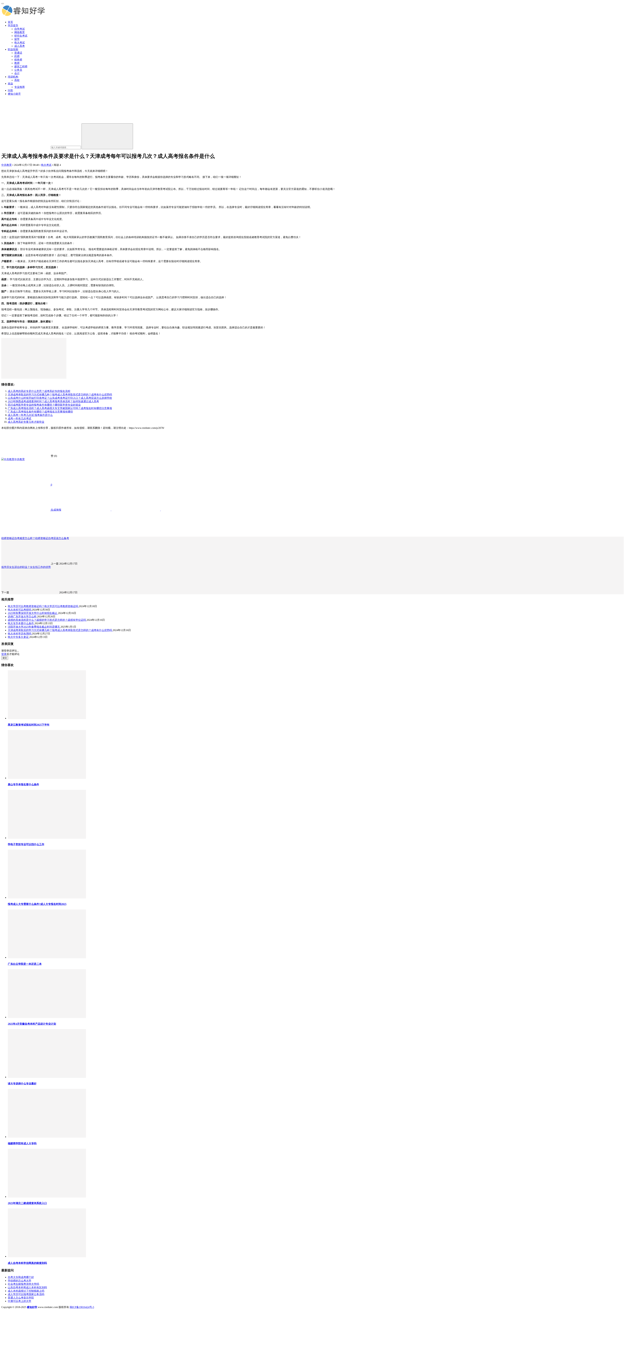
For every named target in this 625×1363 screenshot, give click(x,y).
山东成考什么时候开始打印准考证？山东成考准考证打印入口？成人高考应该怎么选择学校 (60, 398)
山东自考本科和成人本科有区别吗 (27, 1287)
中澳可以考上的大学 (19, 1301)
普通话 (18, 52)
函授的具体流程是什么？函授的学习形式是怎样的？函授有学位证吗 (47, 620)
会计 (17, 73)
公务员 (18, 70)
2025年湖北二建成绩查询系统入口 (27, 1203)
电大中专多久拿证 (18, 637)
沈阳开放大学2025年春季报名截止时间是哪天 (34, 626)
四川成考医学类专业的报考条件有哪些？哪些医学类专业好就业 (44, 404)
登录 (4, 654)
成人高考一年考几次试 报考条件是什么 (30, 415)
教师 (17, 63)
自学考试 (19, 29)
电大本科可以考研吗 (20, 609)
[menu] (2, 3)
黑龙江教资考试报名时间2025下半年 (28, 724)
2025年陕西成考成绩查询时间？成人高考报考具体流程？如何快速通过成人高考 (53, 401)
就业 (10, 83)
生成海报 (55, 509)
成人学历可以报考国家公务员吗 (26, 1294)
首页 (10, 22)
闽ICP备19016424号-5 (82, 1307)
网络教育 (19, 32)
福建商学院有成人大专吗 (22, 1143)
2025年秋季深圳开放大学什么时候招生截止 (33, 613)
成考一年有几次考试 (19, 418)
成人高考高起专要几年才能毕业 (26, 421)
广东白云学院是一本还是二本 (25, 964)
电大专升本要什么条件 (21, 623)
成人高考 (19, 46)
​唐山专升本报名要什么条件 (23, 784)
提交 (5, 658)
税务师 (18, 59)
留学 (17, 39)
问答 (10, 90)
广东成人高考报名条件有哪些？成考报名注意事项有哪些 (40, 411)
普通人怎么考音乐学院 (21, 1297)
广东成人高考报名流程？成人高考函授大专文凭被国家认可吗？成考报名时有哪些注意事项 (60, 408)
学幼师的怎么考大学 (19, 1280)
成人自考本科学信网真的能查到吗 (27, 1263)
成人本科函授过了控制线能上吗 (26, 1290)
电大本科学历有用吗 (20, 633)
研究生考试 (20, 35)
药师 (17, 56)
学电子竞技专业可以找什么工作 (26, 844)
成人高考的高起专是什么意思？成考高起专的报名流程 (39, 391)
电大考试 (19, 42)
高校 (17, 80)
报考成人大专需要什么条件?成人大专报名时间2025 (37, 904)
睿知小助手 (14, 93)
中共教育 (6, 165)
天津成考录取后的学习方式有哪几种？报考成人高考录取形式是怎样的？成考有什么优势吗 (60, 394)
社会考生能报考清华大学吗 (23, 1284)
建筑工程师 (20, 66)
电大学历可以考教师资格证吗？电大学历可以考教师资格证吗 (43, 606)
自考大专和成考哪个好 (21, 1277)
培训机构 (13, 76)
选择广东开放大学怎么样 (22, 616)
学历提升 (13, 25)
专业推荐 (19, 87)
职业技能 (13, 49)
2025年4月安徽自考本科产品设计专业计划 (32, 1023)
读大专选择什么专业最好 (22, 1083)
